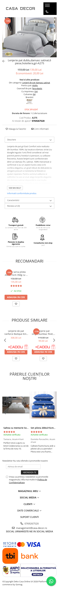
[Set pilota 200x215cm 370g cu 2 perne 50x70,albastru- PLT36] (43, 405)
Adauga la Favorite (17, 128)
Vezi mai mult (15, 188)
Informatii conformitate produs (21, 193)
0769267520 (31, 523)
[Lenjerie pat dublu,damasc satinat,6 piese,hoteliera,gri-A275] (29, 37)
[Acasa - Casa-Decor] (20, 8)
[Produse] (48, 6)
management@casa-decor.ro (31, 527)
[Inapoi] (2, 61)
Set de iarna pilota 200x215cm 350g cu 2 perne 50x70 (16, 273)
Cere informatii (41, 128)
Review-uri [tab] (13, 205)
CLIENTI (28, 504)
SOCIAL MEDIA (28, 497)
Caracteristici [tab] (13, 200)
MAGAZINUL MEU (28, 491)
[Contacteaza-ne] (47, 12)
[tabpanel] (29, 37)
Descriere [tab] (11, 139)
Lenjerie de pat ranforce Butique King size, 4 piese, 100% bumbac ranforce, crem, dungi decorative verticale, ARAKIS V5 (16, 332)
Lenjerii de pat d (29, 82)
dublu (35, 85)
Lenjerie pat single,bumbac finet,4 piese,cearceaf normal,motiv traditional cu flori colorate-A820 (43, 332)
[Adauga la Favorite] (16, 303)
